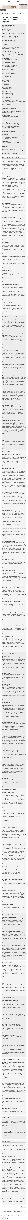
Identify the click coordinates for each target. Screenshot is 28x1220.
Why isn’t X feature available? (8, 149)
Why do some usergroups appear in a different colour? (13, 101)
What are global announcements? (9, 85)
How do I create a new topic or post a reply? (11, 59)
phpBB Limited (16, 1146)
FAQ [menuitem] (1, 10)
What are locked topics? (7, 90)
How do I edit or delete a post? (8, 61)
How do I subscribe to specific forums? (10, 137)
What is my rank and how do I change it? (10, 52)
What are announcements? (8, 87)
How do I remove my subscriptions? (9, 138)
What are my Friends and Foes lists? (10, 116)
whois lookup (5, 1176)
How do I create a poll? (7, 63)
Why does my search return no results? (10, 124)
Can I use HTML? (6, 81)
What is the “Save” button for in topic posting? (11, 73)
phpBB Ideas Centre (16, 1160)
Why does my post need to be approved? (11, 74)
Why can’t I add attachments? (8, 69)
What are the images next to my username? (11, 50)
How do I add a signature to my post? (10, 62)
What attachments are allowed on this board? (11, 142)
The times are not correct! (7, 45)
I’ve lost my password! (7, 34)
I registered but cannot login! (8, 30)
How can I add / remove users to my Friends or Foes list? (13, 119)
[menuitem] (3, 1218)
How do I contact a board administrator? (10, 153)
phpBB (17, 384)
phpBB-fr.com (7, 1217)
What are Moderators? (7, 96)
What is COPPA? (5, 28)
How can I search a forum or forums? (10, 123)
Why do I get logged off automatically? (10, 36)
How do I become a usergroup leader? (10, 100)
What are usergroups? (7, 97)
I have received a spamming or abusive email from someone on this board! (13, 112)
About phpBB (5, 1150)
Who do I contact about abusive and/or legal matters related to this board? (13, 151)
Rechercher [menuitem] (4, 10)
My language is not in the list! (8, 48)
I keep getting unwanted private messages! (11, 109)
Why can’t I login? (6, 32)
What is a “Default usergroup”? (8, 103)
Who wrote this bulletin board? (8, 148)
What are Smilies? (6, 83)
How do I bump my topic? (7, 76)
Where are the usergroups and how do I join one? (12, 98)
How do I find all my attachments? (9, 144)
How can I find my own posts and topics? (10, 129)
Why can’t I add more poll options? (9, 65)
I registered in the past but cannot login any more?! (13, 33)
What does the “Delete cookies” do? (9, 37)
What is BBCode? (6, 80)
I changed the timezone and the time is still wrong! (12, 47)
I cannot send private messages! (9, 108)
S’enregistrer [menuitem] (12, 1)
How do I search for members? (8, 127)
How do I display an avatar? (8, 51)
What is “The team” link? (7, 104)
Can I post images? (6, 84)
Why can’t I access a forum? (8, 68)
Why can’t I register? (6, 29)
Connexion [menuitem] (20, 1)
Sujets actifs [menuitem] (25, 4)
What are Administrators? (7, 94)
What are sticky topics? (7, 88)
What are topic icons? (6, 91)
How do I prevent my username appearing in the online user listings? (14, 44)
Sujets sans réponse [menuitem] (21, 4)
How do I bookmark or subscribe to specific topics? (13, 135)
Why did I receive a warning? (8, 70)
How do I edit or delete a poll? (8, 66)
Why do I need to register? (7, 26)
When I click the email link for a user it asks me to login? (12, 55)
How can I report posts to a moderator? (10, 72)
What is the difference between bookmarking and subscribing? (12, 133)
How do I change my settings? (8, 41)
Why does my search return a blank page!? (11, 126)
